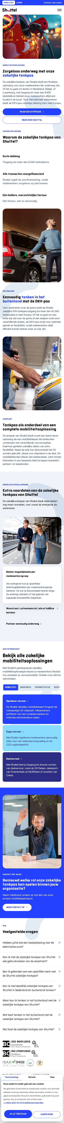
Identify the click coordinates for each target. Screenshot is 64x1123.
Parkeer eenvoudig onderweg (22, 624)
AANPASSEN (46, 1114)
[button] (32, 945)
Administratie (42, 687)
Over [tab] (52, 1077)
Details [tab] (32, 1077)
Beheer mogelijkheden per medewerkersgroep (20, 574)
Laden (19, 3)
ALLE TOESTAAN (18, 1114)
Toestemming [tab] (11, 1077)
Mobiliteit (9, 3)
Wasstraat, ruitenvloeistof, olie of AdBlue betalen (30, 610)
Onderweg (25, 687)
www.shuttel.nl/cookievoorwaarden (24, 1103)
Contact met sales (53, 2)
